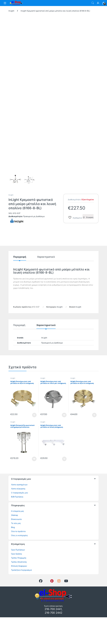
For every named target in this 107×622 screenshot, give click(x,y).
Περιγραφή (19, 257)
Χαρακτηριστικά (46, 257)
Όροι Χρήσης (16, 554)
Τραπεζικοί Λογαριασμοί (21, 570)
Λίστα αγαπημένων (19, 484)
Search (92, 3)
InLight (11, 11)
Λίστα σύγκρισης (18, 488)
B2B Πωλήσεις (17, 497)
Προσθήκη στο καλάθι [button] (32, 415)
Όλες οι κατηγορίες (19, 535)
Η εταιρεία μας (17, 511)
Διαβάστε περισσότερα (61, 415)
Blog (13, 527)
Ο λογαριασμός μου (19, 493)
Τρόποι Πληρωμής (18, 558)
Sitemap (14, 515)
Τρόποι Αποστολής (19, 562)
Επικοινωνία (16, 519)
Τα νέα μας (16, 523)
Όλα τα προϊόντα (18, 531)
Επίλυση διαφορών (19, 566)
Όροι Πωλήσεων (18, 550)
